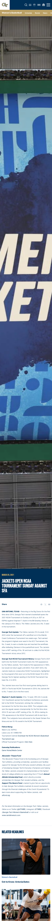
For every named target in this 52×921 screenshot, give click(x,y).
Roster (37, 13)
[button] (26, 5)
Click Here (28, 742)
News (45, 13)
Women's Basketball (12, 13)
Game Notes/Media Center (12, 750)
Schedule (28, 13)
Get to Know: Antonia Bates (15, 882)
